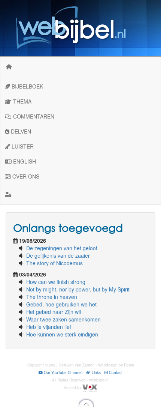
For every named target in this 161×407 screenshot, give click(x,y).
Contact (115, 372)
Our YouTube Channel (62, 372)
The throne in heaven (51, 296)
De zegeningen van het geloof (61, 248)
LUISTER (22, 146)
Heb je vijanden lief (48, 326)
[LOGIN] (80, 193)
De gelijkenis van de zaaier (58, 255)
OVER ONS (25, 176)
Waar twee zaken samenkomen (63, 319)
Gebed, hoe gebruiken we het (61, 304)
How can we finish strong (55, 281)
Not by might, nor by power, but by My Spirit (78, 289)
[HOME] (9, 66)
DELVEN (20, 131)
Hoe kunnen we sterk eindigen (62, 334)
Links (96, 372)
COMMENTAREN (33, 116)
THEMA (21, 101)
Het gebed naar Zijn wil (53, 311)
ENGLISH (24, 161)
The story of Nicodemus (54, 263)
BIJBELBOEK (26, 86)
